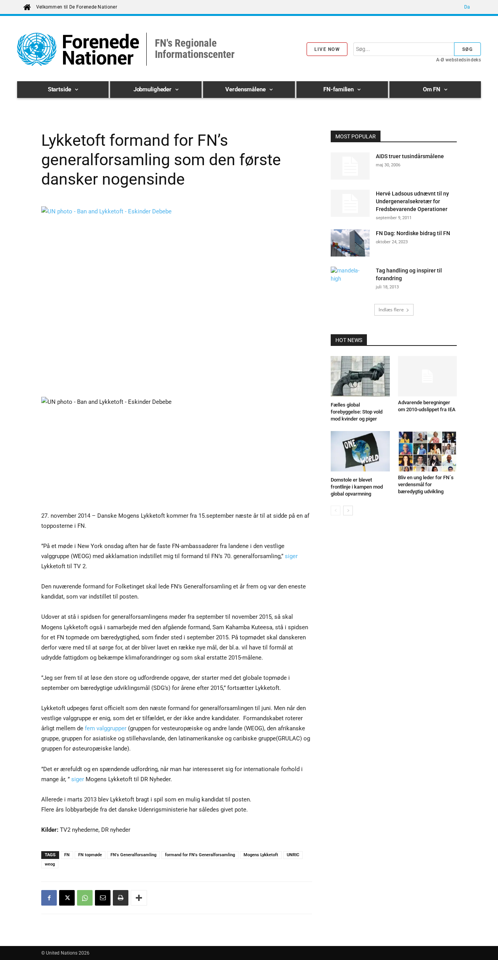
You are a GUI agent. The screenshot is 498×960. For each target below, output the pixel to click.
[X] (67, 898)
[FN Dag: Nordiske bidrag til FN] (350, 243)
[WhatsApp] (85, 898)
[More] (139, 898)
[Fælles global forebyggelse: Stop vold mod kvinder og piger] (360, 377)
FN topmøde (90, 854)
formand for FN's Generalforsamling (200, 854)
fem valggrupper (105, 728)
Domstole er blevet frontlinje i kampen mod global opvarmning (357, 487)
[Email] (102, 898)
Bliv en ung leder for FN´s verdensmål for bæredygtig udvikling (426, 484)
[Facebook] (49, 898)
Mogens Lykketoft (261, 854)
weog (50, 864)
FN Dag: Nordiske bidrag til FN (413, 233)
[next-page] (348, 510)
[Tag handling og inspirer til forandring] (350, 280)
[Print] (120, 898)
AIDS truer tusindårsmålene (410, 156)
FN (67, 854)
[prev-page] (335, 510)
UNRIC (293, 854)
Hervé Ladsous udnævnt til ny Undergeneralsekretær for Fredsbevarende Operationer (412, 201)
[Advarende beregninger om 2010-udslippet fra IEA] (427, 376)
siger (291, 556)
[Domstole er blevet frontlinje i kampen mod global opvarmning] (360, 452)
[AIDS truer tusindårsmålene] (350, 166)
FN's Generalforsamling (133, 854)
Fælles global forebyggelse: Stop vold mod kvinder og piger (356, 412)
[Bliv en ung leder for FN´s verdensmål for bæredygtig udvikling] (427, 451)
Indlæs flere (391, 309)
